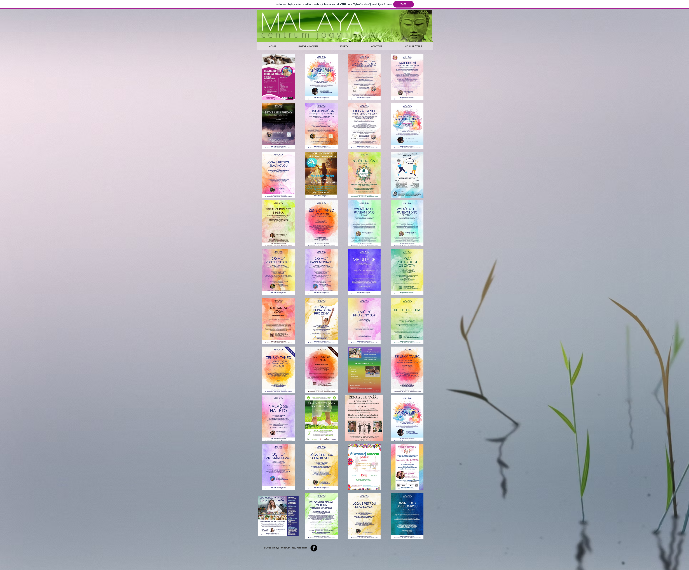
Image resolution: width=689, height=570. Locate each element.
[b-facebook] (313, 548)
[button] (278, 77)
